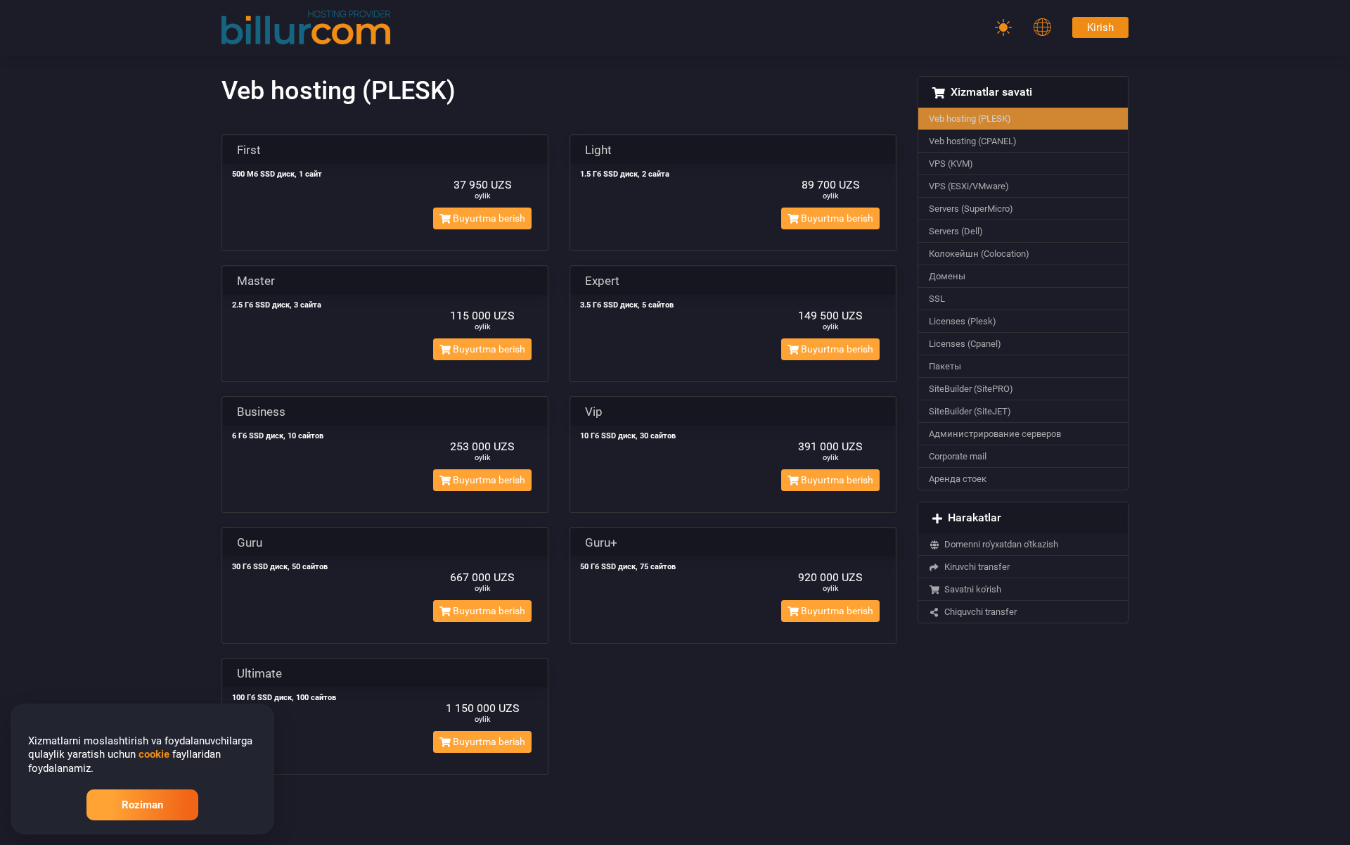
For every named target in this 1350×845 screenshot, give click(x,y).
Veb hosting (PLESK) (970, 118)
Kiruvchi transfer (975, 566)
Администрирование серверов (995, 433)
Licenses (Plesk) (962, 321)
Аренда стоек (957, 479)
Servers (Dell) (956, 231)
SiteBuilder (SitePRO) (971, 388)
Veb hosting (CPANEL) (973, 141)
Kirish (1100, 27)
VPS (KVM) (951, 163)
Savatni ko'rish (970, 589)
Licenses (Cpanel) (965, 343)
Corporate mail (957, 456)
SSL (937, 298)
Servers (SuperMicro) (971, 208)
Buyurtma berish (488, 218)
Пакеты (945, 366)
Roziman (142, 805)
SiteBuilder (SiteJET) (970, 411)
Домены (947, 276)
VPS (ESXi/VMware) (969, 186)
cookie (154, 754)
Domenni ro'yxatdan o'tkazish (999, 544)
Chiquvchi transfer (978, 611)
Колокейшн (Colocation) (979, 253)
